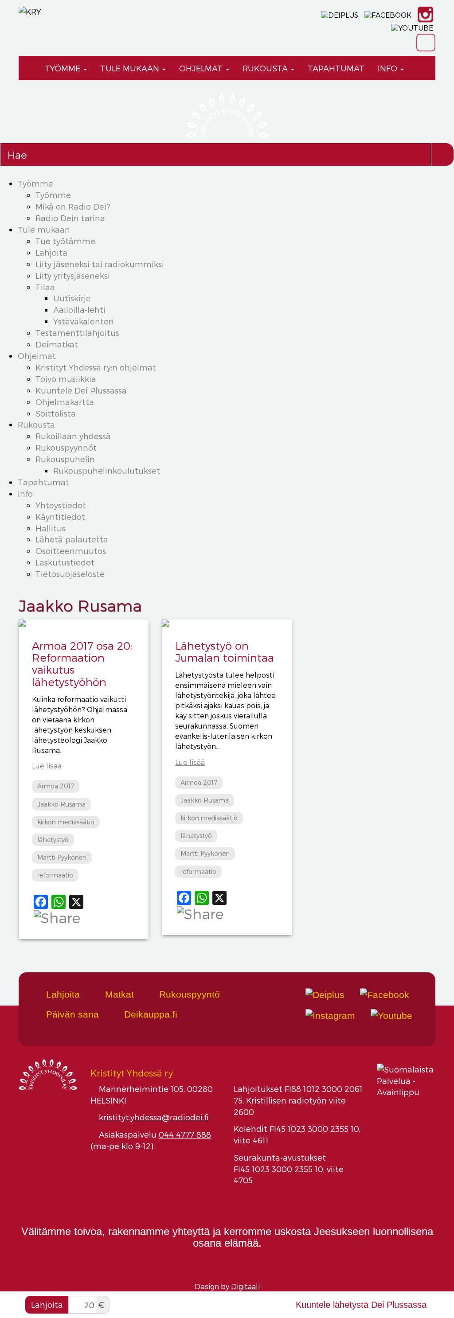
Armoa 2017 (55, 786)
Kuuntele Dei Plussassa (81, 390)
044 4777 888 (185, 1134)
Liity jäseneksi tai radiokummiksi (99, 264)
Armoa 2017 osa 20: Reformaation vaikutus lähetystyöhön (82, 663)
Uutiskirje (72, 298)
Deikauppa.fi (149, 1014)
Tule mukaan (130, 68)
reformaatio (55, 875)
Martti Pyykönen (61, 857)
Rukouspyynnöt (66, 447)
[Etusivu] (28, 68)
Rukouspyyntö (188, 994)
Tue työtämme (65, 241)
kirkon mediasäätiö (65, 822)
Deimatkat (56, 344)
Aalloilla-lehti (79, 309)
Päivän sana (71, 1014)
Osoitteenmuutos (70, 550)
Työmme (63, 68)
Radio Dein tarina (70, 217)
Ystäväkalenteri (83, 321)
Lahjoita (51, 252)
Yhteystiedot (60, 505)
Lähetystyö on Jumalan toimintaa (224, 651)
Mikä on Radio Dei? (72, 206)
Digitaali (245, 1286)
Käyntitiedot (60, 516)
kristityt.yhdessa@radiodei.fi (154, 1117)
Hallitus (50, 528)
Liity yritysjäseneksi (72, 275)
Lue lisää (47, 765)
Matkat (118, 994)
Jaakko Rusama (61, 804)
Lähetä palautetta (71, 539)
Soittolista (55, 413)
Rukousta (266, 68)
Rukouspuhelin (65, 459)
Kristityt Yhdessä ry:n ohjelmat (95, 367)
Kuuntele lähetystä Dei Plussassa (361, 1305)
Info (388, 68)
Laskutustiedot (64, 562)
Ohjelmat (202, 68)
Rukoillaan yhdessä (73, 436)
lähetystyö (53, 839)
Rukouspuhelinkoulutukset (106, 470)
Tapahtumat (336, 68)
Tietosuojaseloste (70, 573)
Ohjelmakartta (64, 401)
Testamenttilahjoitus (77, 332)
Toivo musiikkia (65, 378)
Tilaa (45, 287)
